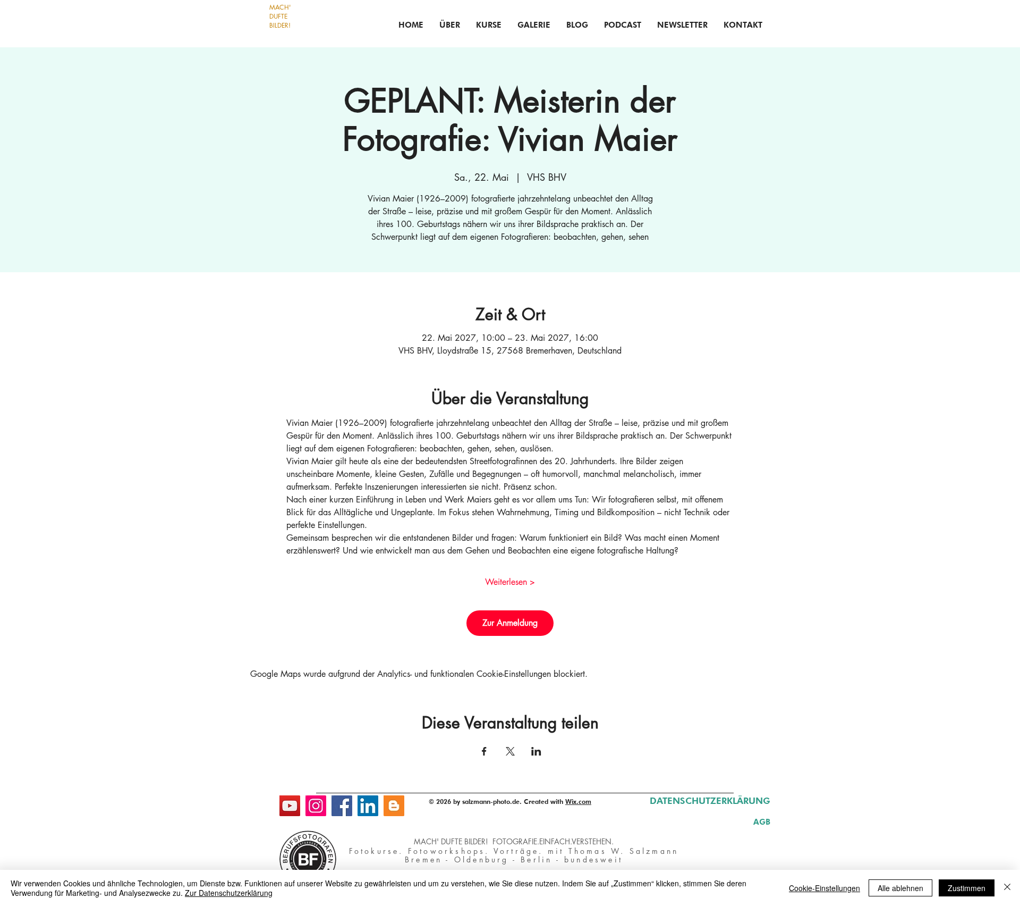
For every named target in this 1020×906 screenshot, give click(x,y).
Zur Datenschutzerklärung (229, 892)
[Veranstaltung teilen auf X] (510, 751)
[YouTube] (289, 805)
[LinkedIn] (368, 805)
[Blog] (394, 805)
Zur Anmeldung (510, 622)
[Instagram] (315, 805)
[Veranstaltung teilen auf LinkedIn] (536, 751)
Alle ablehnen (900, 888)
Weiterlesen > (510, 582)
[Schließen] (1007, 887)
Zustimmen (966, 888)
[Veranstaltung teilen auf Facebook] (484, 751)
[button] (488, 25)
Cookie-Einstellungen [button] (824, 888)
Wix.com (578, 802)
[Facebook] (342, 805)
